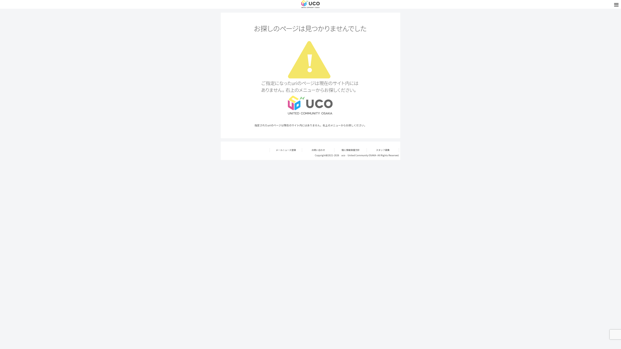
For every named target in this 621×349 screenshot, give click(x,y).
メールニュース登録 (286, 150)
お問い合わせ (318, 150)
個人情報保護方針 (351, 150)
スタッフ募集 (383, 150)
